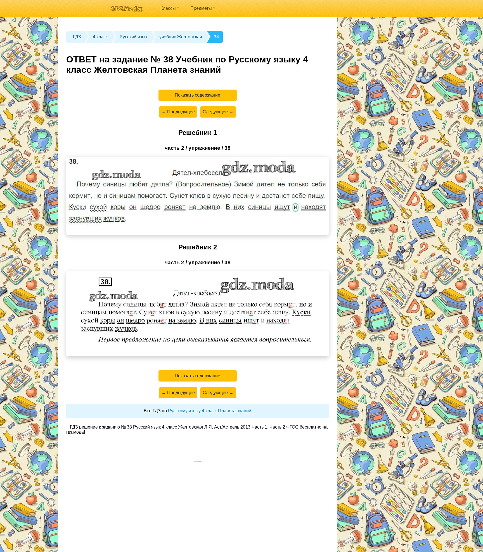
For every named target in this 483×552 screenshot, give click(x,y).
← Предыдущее (178, 111)
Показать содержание (197, 95)
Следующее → (218, 111)
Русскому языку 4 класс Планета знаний (209, 410)
